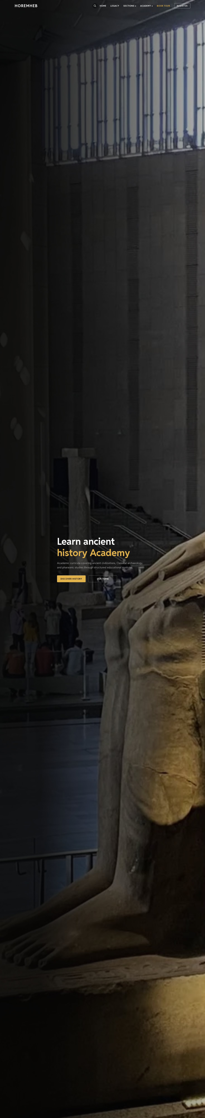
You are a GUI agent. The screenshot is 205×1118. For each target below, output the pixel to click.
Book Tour (163, 5)
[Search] (95, 6)
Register (182, 5)
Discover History (71, 578)
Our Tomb (103, 578)
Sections (129, 5)
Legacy (114, 5)
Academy (146, 5)
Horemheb (26, 5)
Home (103, 5)
